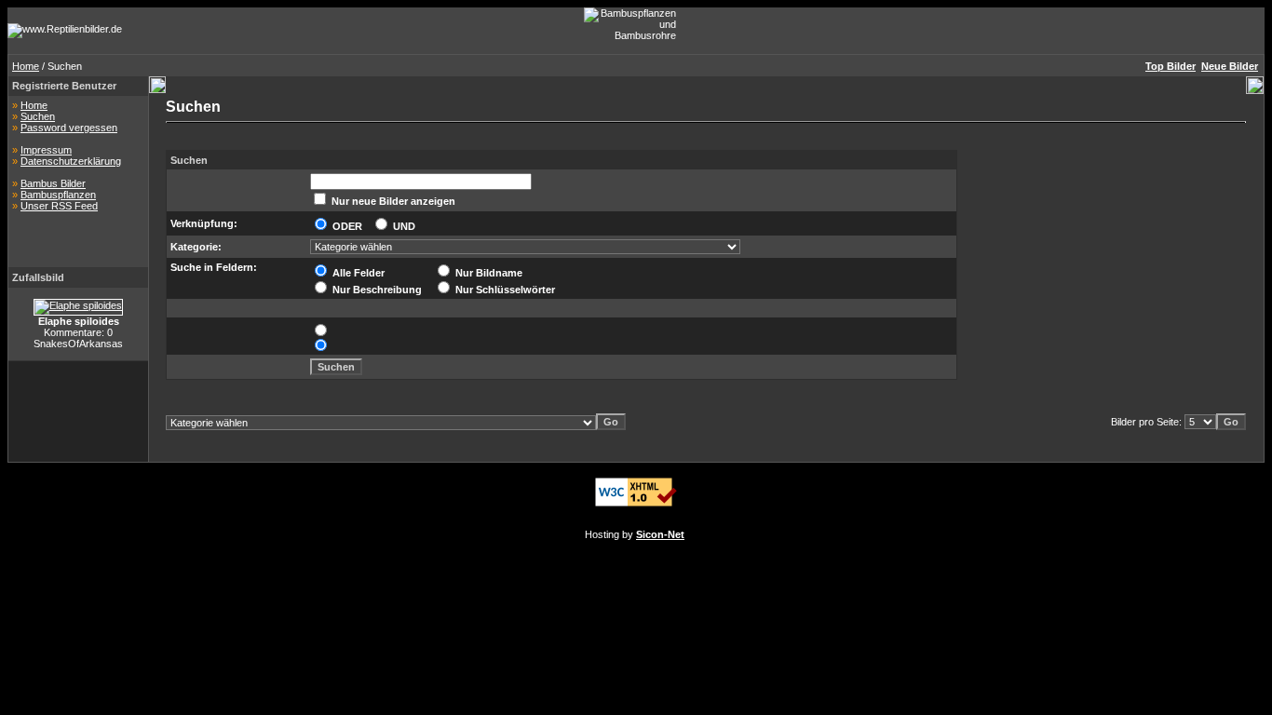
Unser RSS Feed (59, 205)
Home (25, 66)
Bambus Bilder (53, 183)
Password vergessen (68, 127)
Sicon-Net (660, 534)
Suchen (37, 116)
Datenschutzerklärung (70, 161)
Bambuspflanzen (58, 194)
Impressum (46, 149)
